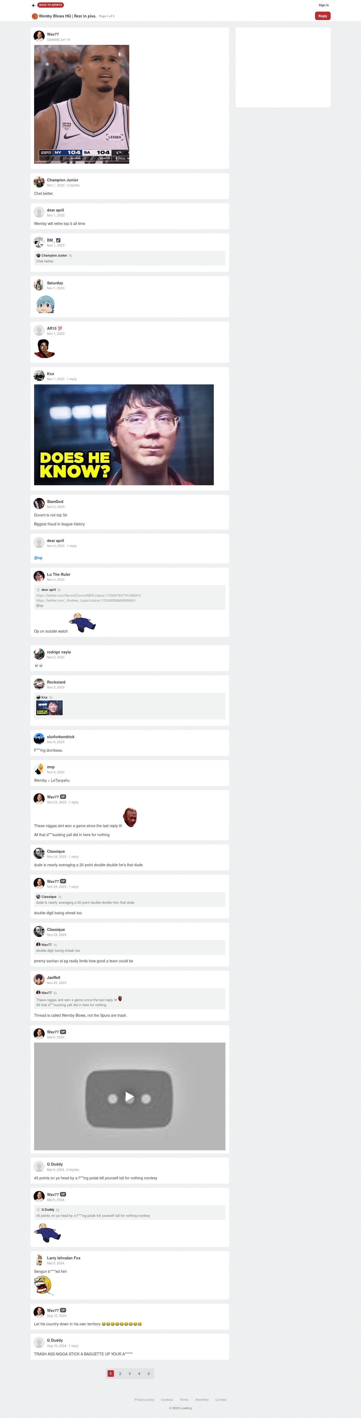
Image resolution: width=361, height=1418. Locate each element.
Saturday (55, 282)
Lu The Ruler (58, 574)
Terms (184, 1399)
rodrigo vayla (59, 651)
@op (38, 557)
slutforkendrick (61, 736)
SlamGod (55, 501)
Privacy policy (144, 1399)
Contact (220, 1399)
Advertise (202, 1399)
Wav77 (53, 34)
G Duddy (55, 1164)
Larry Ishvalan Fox (64, 1257)
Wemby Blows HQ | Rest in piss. (67, 15)
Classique (56, 851)
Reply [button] (322, 15)
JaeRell (53, 977)
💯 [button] (60, 328)
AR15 (52, 328)
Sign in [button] (324, 5)
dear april (55, 210)
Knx (50, 373)
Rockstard (56, 682)
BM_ (51, 240)
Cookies (167, 1399)
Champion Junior (62, 179)
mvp (51, 766)
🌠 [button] (58, 240)
